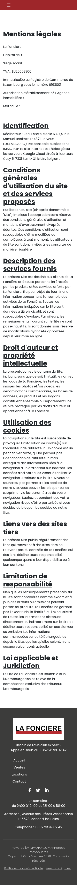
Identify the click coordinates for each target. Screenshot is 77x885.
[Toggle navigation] (8, 5)
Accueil (19, 760)
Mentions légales (58, 868)
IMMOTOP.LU (38, 848)
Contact (19, 781)
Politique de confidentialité (23, 868)
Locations (19, 774)
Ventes (19, 767)
